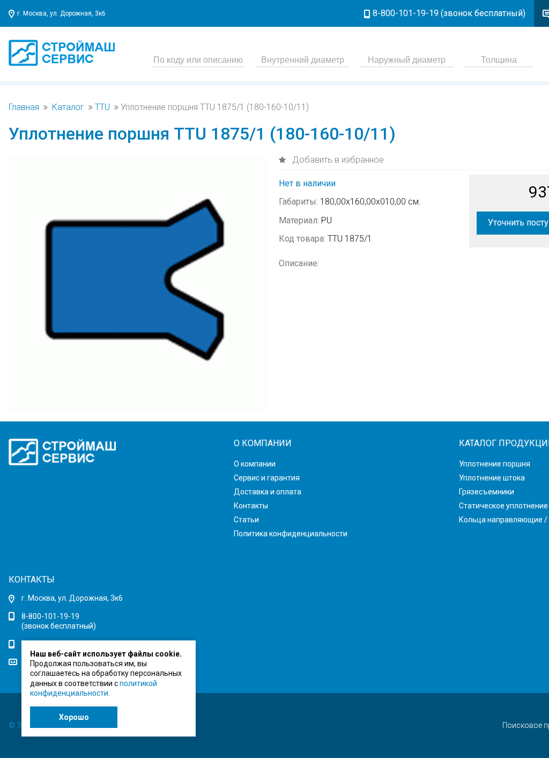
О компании (255, 464)
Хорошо (74, 717)
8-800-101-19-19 (50, 616)
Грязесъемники (486, 491)
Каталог (68, 107)
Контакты (251, 505)
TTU (102, 107)
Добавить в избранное (337, 160)
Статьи (246, 519)
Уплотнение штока (492, 477)
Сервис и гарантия (267, 477)
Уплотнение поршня (494, 464)
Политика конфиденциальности (290, 533)
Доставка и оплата (267, 491)
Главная (24, 107)
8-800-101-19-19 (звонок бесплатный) (449, 13)
